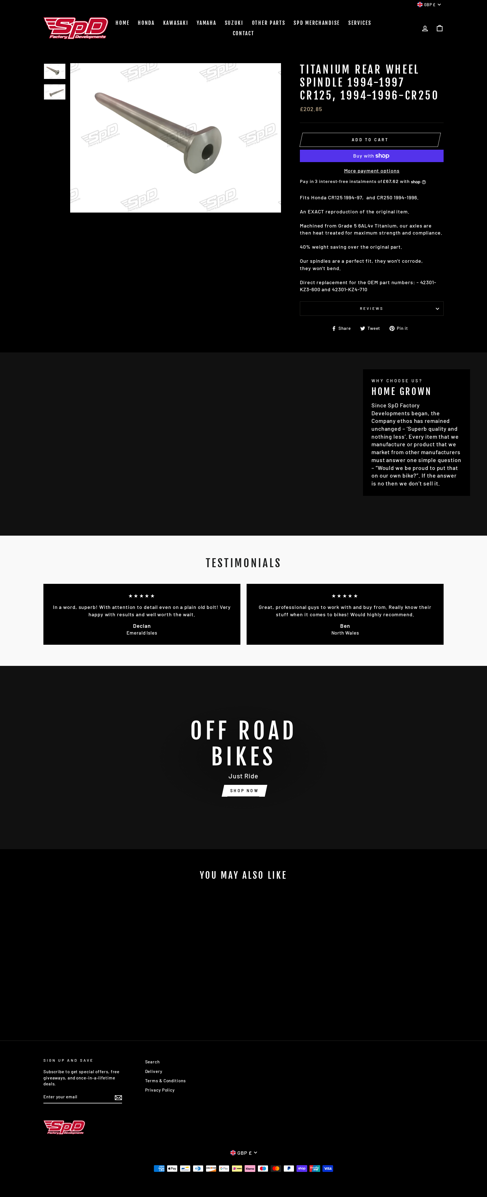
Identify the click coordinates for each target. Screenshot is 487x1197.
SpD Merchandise (317, 23)
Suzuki (234, 23)
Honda (146, 23)
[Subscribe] (118, 1097)
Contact (243, 33)
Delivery (153, 1071)
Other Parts (268, 23)
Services (359, 23)
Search (152, 1061)
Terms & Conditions (165, 1080)
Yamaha (206, 23)
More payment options (372, 170)
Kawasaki (176, 23)
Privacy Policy (160, 1089)
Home (122, 23)
